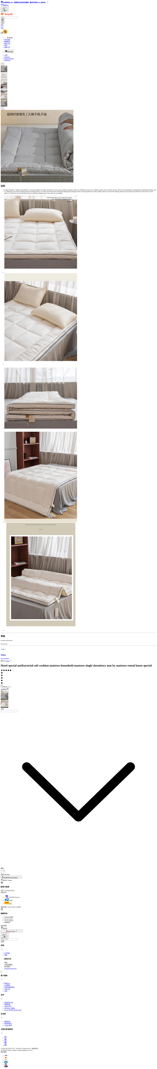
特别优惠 (7, 39)
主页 (5, 55)
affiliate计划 (8, 1006)
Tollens (3, 655)
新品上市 (7, 43)
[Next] (2, 108)
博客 (5, 955)
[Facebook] (5, 1045)
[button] (2, 871)
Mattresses (7, 60)
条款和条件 (8, 1023)
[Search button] (2, 22)
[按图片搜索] (2, 19)
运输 (5, 991)
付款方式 (7, 989)
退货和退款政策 (9, 987)
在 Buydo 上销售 (9, 1008)
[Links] (1, 972)
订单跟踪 (7, 985)
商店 (5, 45)
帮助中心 (7, 983)
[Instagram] (5, 1037)
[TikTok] (5, 1040)
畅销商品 (7, 41)
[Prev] (2, 64)
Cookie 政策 (8, 1025)
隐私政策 (7, 1021)
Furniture (7, 57)
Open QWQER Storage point (12, 1010)
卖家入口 (7, 47)
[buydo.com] (7, 15)
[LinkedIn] (5, 1043)
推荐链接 (7, 1004)
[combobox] (9, 711)
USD (3, 8)
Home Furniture (9, 58)
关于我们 (7, 953)
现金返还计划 (8, 1002)
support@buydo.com (10, 968)
